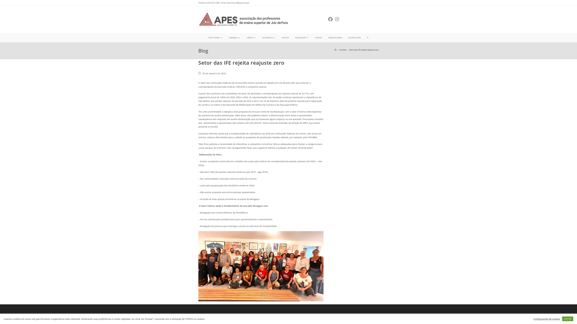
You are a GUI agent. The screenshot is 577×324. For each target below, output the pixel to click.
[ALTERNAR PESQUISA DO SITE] (367, 37)
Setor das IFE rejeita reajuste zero (364, 49)
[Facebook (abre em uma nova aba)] (330, 19)
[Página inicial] (335, 49)
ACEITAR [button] (567, 318)
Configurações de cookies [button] (547, 319)
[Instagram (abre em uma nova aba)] (337, 19)
